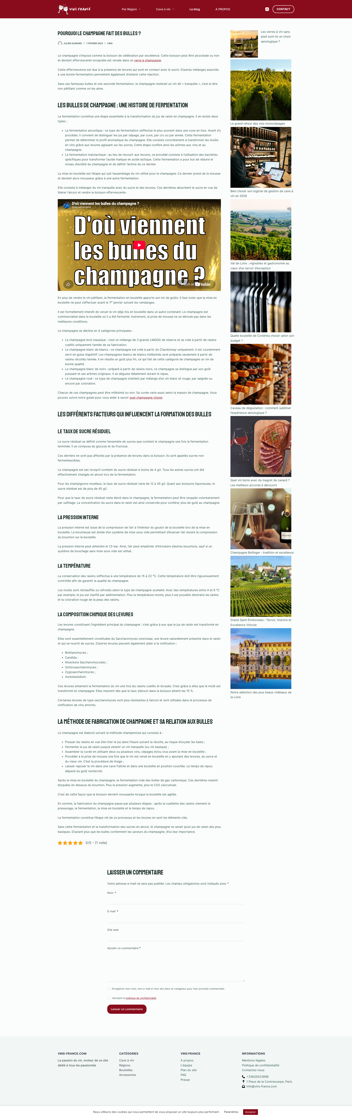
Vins (110, 43)
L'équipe (186, 1065)
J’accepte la (134, 998)
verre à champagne (147, 60)
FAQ (183, 1075)
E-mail (112, 911)
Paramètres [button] (231, 1112)
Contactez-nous (253, 1070)
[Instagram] (267, 9)
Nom (111, 893)
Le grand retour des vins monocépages (257, 123)
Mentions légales (253, 1060)
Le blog (195, 9)
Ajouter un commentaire (124, 948)
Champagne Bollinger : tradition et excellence (262, 552)
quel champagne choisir (146, 397)
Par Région (129, 9)
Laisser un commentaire (127, 1009)
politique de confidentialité (141, 998)
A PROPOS (222, 9)
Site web (113, 930)
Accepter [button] (250, 1111)
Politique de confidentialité (260, 1065)
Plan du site (189, 1070)
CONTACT (283, 9)
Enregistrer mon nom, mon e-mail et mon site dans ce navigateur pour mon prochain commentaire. (168, 988)
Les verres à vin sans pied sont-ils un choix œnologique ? (276, 36)
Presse (185, 1080)
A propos (187, 1060)
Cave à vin (163, 9)
